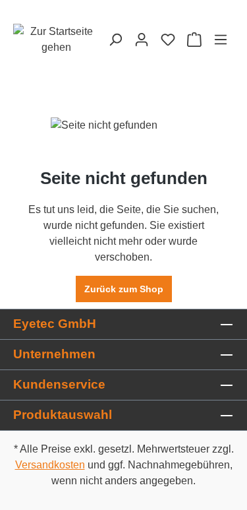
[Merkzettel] (168, 39)
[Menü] (220, 39)
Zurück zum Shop (123, 289)
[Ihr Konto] (141, 39)
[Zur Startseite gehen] (56, 39)
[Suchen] (115, 39)
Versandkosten (50, 464)
